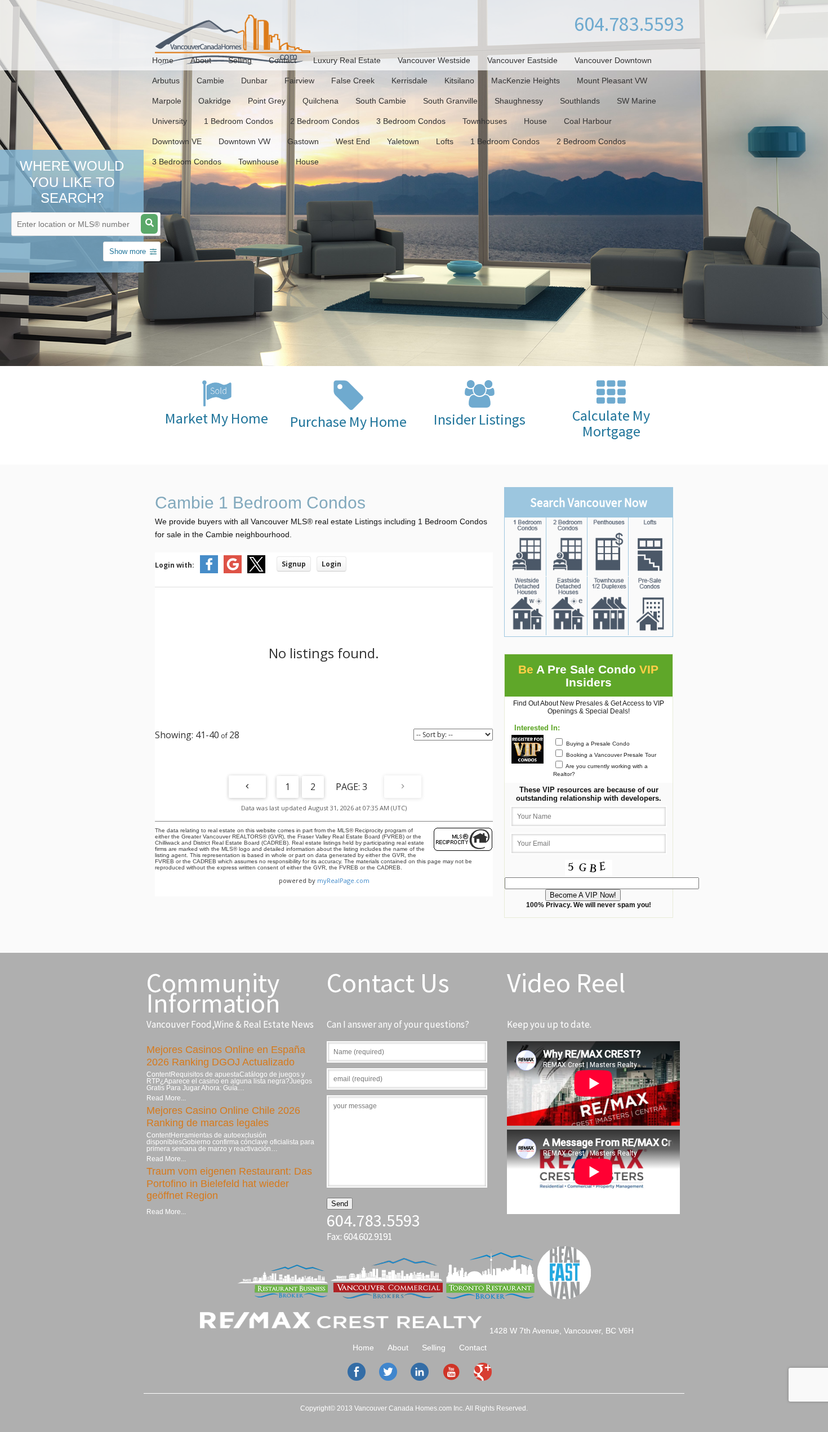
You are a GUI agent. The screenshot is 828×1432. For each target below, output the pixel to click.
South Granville (450, 100)
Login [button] (331, 564)
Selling (240, 60)
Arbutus (166, 80)
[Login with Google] (233, 571)
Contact (282, 60)
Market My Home (216, 418)
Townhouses (484, 121)
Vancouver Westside (434, 60)
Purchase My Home (348, 421)
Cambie (210, 80)
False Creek (353, 80)
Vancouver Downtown (613, 60)
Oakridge (214, 100)
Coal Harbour (588, 121)
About (200, 60)
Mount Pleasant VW (612, 80)
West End (353, 141)
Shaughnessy (519, 100)
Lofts (444, 141)
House (535, 121)
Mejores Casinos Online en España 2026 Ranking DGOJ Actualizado (225, 1056)
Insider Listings (480, 419)
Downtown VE (177, 141)
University (169, 121)
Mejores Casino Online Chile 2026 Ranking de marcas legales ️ (223, 1116)
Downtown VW (244, 141)
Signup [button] (294, 564)
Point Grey (267, 100)
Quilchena (320, 100)
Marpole (166, 100)
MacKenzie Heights (525, 80)
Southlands (580, 100)
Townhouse (258, 161)
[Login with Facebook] (209, 571)
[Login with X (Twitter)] (256, 571)
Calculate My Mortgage (611, 423)
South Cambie (380, 100)
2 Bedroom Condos (324, 121)
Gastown (303, 141)
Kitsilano (459, 80)
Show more (127, 251)
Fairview (299, 80)
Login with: (174, 565)
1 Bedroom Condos (238, 121)
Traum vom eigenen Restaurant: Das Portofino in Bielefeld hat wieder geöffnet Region (229, 1183)
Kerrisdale (409, 80)
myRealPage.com (343, 880)
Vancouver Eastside (522, 60)
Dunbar (254, 80)
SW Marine (636, 100)
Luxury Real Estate (347, 60)
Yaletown (403, 141)
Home (162, 60)
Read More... (166, 1098)
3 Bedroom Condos (411, 121)
